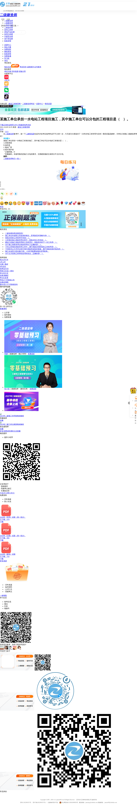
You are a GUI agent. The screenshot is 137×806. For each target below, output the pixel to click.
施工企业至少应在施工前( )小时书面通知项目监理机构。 (27, 251)
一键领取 (3, 595)
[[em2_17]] (70, 203)
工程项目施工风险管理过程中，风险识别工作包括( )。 (26, 240)
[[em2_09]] (36, 203)
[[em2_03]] (10, 203)
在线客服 (135, 408)
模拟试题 (48, 104)
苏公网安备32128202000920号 (69, 802)
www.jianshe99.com (59, 799)
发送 (1, 207)
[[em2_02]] (6, 203)
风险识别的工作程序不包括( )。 (17, 238)
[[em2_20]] (83, 203)
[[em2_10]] (40, 203)
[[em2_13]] (53, 203)
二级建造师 (8, 15)
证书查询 (37, 67)
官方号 (3, 25)
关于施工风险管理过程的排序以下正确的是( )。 (23, 244)
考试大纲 (7, 71)
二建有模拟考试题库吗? (14, 233)
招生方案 (7, 47)
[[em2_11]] (45, 203)
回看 (1, 420)
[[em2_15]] (62, 203)
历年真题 (15, 71)
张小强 (6, 389)
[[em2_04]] (15, 203)
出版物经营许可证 (53, 802)
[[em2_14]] (58, 203)
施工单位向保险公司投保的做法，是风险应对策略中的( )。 (28, 235)
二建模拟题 (30, 134)
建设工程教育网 (15, 104)
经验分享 (22, 71)
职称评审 (7, 41)
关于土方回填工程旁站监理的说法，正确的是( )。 (24, 253)
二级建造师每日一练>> (12, 159)
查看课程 (3, 309)
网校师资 (7, 52)
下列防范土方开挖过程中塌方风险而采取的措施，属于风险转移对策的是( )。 (35, 249)
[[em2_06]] (23, 203)
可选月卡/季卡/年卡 (7, 493)
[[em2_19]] (79, 203)
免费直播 (7, 56)
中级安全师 (8, 36)
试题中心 (39, 104)
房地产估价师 (9, 32)
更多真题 (3, 561)
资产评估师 (8, 39)
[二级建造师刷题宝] (43, 228)
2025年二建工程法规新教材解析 (12, 424)
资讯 (6, 61)
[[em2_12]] (49, 203)
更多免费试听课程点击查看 (10, 431)
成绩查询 (30, 67)
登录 (2, 19)
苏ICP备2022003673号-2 (39, 802)
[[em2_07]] (28, 203)
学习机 (6, 58)
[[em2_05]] (19, 203)
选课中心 (7, 45)
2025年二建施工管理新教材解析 (12, 416)
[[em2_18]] (75, 203)
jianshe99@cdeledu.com (111, 802)
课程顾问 (135, 416)
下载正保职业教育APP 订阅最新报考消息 (15, 125)
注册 (8, 19)
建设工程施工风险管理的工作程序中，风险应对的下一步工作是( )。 (31, 242)
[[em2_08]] (32, 203)
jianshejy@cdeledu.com (92, 802)
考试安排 (23, 67)
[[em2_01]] (2, 203)
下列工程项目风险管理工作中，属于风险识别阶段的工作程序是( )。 (31, 247)
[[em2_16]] (66, 203)
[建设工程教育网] (68, 4)
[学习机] (43, 114)
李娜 (6, 354)
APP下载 (13, 25)
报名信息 (7, 67)
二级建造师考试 (28, 104)
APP (135, 401)
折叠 (129, 403)
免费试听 (7, 49)
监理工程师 (8, 34)
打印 (1, 129)
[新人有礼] (133, 390)
